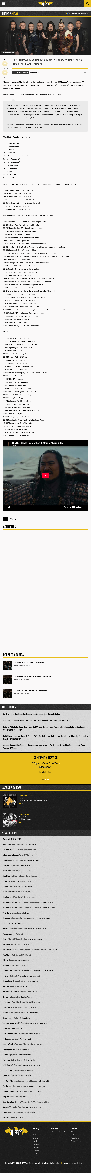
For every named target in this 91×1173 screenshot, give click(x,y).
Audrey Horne (7, 865)
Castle (5, 881)
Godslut (5, 939)
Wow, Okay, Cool (8, 1102)
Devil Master (7, 913)
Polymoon (6, 1007)
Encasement (7, 918)
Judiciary (6, 976)
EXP (4, 923)
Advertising (75, 1138)
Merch (35, 1141)
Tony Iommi (7, 1096)
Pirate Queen (7, 1002)
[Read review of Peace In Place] (10, 820)
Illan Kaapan (7, 970)
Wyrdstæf (6, 1107)
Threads (35, 1153)
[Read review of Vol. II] (10, 801)
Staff (72, 1135)
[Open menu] (3, 3)
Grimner (5, 960)
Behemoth (6, 870)
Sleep (5, 1054)
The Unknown (7, 1086)
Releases (36, 1138)
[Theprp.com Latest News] (16, 1131)
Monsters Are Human (10, 991)
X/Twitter (36, 1150)
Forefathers (56, 1163)
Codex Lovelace (8, 892)
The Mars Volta (8, 1081)
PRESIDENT (6, 1012)
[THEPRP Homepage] (45, 4)
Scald (5, 1028)
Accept (5, 860)
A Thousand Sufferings (11, 855)
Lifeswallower (8, 981)
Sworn (5, 1075)
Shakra (5, 1039)
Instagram (36, 1144)
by (34, 73)
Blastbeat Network (77, 1163)
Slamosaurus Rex (9, 1049)
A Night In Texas (8, 849)
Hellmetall (6, 965)
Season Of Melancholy (10, 1033)
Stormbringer (7, 1070)
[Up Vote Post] (5, 63)
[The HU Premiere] (7, 665)
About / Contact (76, 1132)
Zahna (5, 1112)
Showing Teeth (8, 1044)
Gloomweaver (7, 934)
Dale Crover (7, 897)
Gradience (6, 944)
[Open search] (87, 3)
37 (22, 804)
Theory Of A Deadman (10, 1091)
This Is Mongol (62, 85)
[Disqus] (45, 562)
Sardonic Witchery (9, 1023)
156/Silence (7, 844)
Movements (7, 997)
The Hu (13, 519)
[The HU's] (7, 693)
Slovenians (6, 1060)
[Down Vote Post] (5, 72)
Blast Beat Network (58, 1132)
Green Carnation (8, 949)
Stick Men (6, 1065)
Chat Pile (6, 886)
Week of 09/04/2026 (12, 839)
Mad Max (6, 986)
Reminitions (7, 1018)
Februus (5, 928)
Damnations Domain (10, 902)
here (23, 184)
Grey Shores (7, 955)
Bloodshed (6, 876)
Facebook (36, 1147)
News (35, 1132)
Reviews (35, 1135)
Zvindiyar (6, 1117)
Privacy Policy (76, 1141)
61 (22, 822)
